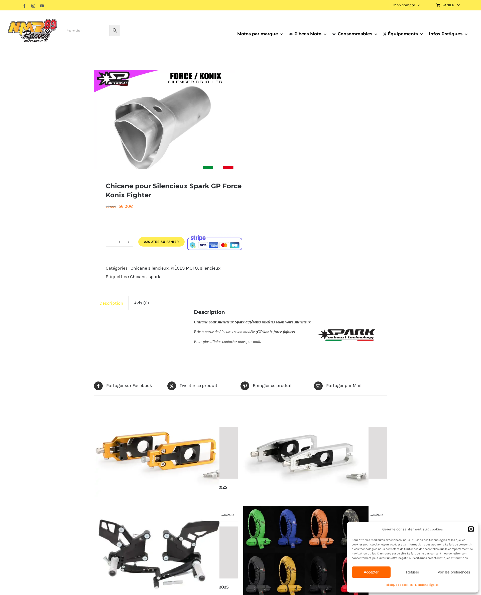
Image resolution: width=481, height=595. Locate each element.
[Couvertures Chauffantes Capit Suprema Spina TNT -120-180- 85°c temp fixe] (315, 552)
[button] (470, 529)
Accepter (371, 572)
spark (154, 276)
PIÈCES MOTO (184, 268)
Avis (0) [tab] (141, 303)
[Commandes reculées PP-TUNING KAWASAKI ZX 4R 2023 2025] (166, 552)
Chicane (138, 276)
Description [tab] (111, 303)
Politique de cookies (399, 584)
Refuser (412, 572)
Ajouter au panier (161, 242)
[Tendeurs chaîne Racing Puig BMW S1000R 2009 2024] (315, 453)
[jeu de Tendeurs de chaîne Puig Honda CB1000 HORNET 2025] (166, 453)
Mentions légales (426, 584)
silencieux (210, 268)
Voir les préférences (454, 572)
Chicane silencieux (150, 268)
